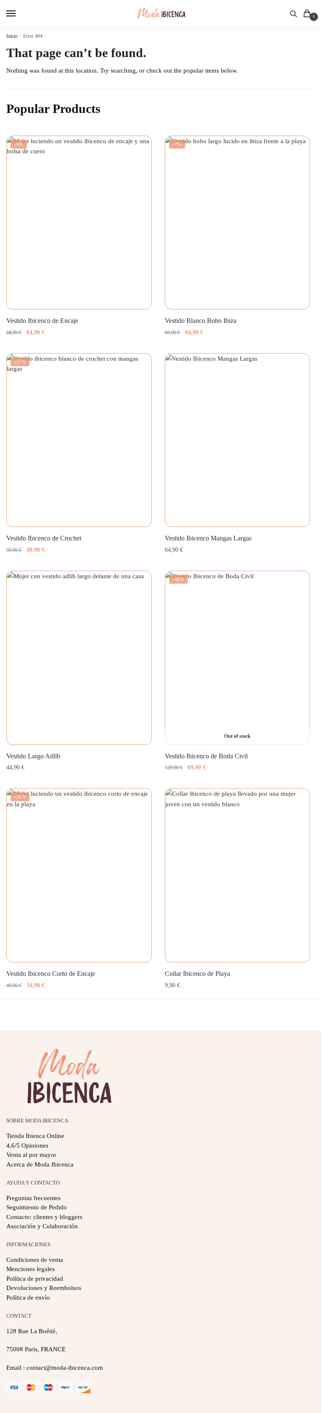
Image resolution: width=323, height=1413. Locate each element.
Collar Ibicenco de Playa (197, 973)
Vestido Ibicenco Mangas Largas (208, 538)
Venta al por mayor (31, 1154)
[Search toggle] (293, 13)
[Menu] (19, 14)
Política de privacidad (34, 1278)
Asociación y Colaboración (42, 1226)
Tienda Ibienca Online (35, 1135)
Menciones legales (30, 1269)
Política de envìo (28, 1297)
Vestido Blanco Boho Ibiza (200, 320)
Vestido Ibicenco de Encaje (42, 320)
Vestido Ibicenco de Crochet (43, 538)
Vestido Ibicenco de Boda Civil (206, 756)
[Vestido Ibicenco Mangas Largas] (237, 440)
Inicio (12, 36)
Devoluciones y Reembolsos (43, 1288)
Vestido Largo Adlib (33, 756)
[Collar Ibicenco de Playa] (237, 875)
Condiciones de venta (34, 1259)
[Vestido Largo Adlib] (79, 658)
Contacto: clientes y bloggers (44, 1217)
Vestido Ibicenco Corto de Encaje (50, 973)
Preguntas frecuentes (33, 1198)
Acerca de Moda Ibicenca (40, 1164)
